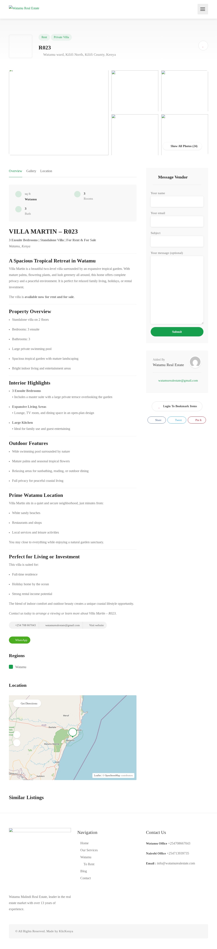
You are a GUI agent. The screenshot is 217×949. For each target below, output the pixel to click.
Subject (155, 233)
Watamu (20, 667)
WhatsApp (21, 640)
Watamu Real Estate (168, 365)
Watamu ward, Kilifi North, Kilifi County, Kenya (79, 55)
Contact (85, 878)
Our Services (89, 850)
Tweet (178, 420)
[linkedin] (185, 931)
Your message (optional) (167, 253)
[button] (16, 734)
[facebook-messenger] (192, 931)
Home (84, 843)
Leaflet (97, 775)
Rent (44, 37)
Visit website (96, 625)
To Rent (88, 864)
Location (46, 171)
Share (157, 420)
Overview (15, 171)
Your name (158, 193)
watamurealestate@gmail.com (62, 625)
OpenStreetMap (112, 775)
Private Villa (61, 37)
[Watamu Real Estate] (24, 8)
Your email (158, 213)
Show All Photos (181, 146)
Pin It (198, 420)
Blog (83, 871)
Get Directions (29, 703)
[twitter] (178, 931)
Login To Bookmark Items (180, 406)
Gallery (31, 171)
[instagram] (199, 931)
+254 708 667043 (25, 625)
